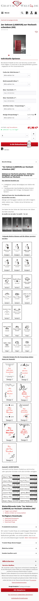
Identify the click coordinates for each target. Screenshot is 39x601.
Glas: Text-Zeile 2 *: (9, 98)
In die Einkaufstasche (18, 144)
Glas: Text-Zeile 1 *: (9, 90)
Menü (7, 13)
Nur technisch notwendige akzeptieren (20, 594)
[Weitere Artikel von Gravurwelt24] (36, 32)
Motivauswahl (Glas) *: (11, 81)
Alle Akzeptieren (19, 590)
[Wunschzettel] (26, 13)
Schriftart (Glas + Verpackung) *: (14, 106)
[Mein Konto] (31, 13)
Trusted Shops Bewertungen (11, 543)
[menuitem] (5, 13)
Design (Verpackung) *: (11, 115)
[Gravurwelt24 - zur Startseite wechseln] (19, 5)
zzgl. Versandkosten (12, 127)
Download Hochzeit (10, 520)
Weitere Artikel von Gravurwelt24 (15, 513)
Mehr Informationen (31, 538)
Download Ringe (9, 522)
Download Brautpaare (11, 518)
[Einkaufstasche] (36, 13)
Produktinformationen (10, 527)
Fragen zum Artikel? (10, 511)
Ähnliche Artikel (7, 548)
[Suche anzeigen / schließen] (22, 13)
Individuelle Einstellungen (19, 598)
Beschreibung (6, 162)
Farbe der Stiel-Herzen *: (11, 72)
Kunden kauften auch (9, 553)
